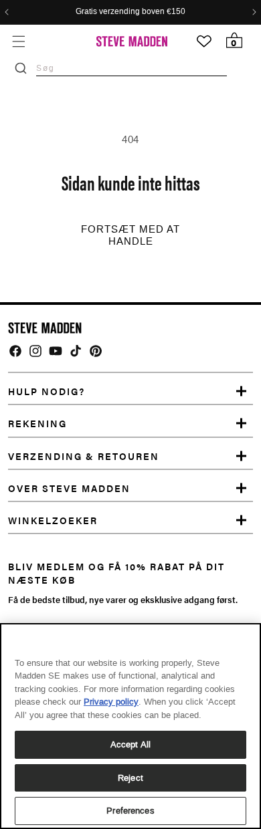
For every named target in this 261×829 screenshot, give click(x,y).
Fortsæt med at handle (130, 235)
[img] (15, 351)
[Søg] (20, 68)
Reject (130, 778)
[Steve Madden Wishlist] (204, 41)
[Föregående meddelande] (6, 12)
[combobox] (131, 68)
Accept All (130, 744)
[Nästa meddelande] (254, 12)
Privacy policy (111, 701)
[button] (18, 41)
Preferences (130, 810)
